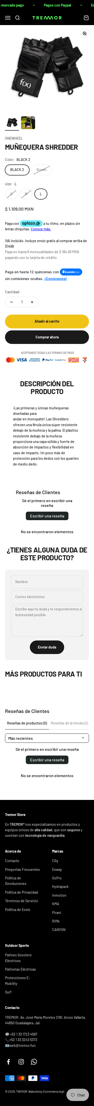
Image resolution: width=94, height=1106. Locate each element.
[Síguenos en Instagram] (21, 1061)
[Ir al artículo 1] (12, 123)
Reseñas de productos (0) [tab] (27, 723)
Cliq (55, 861)
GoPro (57, 878)
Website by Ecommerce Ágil (46, 1091)
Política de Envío (17, 909)
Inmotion (59, 895)
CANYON (58, 930)
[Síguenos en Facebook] (8, 1061)
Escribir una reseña (47, 515)
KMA (55, 904)
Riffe (56, 921)
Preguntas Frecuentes (22, 869)
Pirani (56, 912)
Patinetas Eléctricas (20, 969)
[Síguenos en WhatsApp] (34, 1061)
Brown (42, 169)
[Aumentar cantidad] (32, 302)
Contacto (12, 861)
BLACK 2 (17, 169)
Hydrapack (60, 886)
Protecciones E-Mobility (17, 980)
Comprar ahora (47, 337)
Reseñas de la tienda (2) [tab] (69, 723)
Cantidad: (12, 292)
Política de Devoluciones (15, 881)
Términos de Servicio (21, 901)
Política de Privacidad (21, 892)
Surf (8, 992)
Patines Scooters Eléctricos (18, 958)
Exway (57, 869)
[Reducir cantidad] (11, 302)
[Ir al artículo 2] (28, 123)
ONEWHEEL (14, 138)
